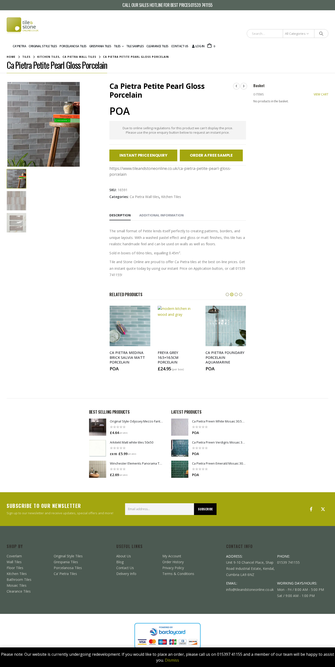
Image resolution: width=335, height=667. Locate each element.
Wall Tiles (14, 562)
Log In (200, 46)
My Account (171, 556)
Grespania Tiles (100, 46)
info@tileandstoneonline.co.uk (250, 589)
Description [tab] (120, 215)
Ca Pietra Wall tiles (144, 196)
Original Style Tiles (43, 46)
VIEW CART (321, 94)
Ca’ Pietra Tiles (65, 573)
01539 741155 (202, 5)
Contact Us (179, 46)
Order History (173, 562)
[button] (8, 124)
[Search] (321, 33)
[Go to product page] (97, 427)
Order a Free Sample (211, 155)
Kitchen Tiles (171, 196)
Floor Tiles (15, 567)
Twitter (323, 509)
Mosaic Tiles (16, 585)
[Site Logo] (23, 26)
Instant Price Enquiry (143, 155)
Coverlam (14, 556)
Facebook (311, 509)
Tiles (117, 46)
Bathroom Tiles (19, 579)
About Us (123, 556)
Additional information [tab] (161, 215)
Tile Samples (135, 46)
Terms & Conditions (178, 573)
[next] (243, 86)
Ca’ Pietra (19, 46)
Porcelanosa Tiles (73, 46)
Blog (120, 562)
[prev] (236, 86)
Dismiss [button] (172, 660)
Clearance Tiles (157, 46)
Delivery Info (126, 573)
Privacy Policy (173, 567)
